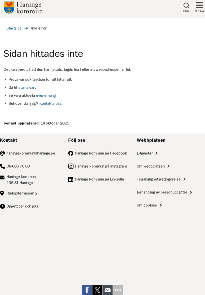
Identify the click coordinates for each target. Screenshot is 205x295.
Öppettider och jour (22, 206)
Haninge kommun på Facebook (101, 153)
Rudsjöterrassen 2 (22, 193)
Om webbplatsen (151, 166)
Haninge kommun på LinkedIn (99, 179)
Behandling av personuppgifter (162, 192)
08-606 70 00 (18, 166)
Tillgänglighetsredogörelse (159, 179)
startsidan (26, 88)
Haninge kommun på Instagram (101, 166)
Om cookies (147, 205)
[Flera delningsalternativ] (118, 290)
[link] (87, 290)
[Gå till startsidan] (23, 12)
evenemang (46, 96)
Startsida (14, 28)
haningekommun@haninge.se (30, 153)
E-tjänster (145, 153)
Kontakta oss (50, 104)
